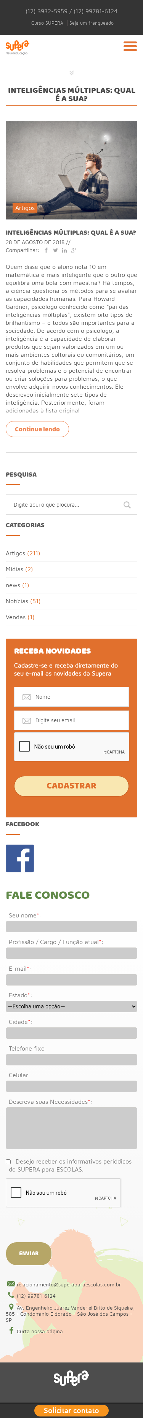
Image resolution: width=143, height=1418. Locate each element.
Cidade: (21, 1021)
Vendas (16, 617)
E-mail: (20, 968)
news (13, 585)
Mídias (14, 569)
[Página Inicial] (17, 56)
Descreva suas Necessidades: (51, 1101)
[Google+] (73, 250)
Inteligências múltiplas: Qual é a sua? (71, 232)
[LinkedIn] (64, 250)
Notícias (17, 601)
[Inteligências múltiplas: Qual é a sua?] (71, 124)
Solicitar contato (71, 1410)
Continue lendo (37, 429)
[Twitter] (55, 250)
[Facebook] (46, 250)
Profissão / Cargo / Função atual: (56, 941)
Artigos (25, 207)
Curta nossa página (40, 1331)
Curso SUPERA (47, 23)
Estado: (20, 995)
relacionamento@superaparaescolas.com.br (69, 1284)
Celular (18, 1074)
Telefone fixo (27, 1048)
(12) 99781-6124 (36, 1296)
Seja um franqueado (91, 23)
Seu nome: (25, 915)
